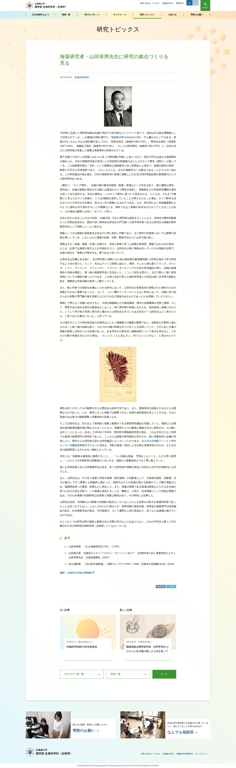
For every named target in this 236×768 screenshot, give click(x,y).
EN (189, 3)
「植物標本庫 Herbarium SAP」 (126, 137)
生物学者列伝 (81, 77)
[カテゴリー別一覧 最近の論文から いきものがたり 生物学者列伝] (82, 674)
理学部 (178, 3)
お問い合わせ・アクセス (149, 3)
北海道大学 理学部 (183, 754)
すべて (164, 674)
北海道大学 (166, 3)
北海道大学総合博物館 (79, 572)
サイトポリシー (201, 754)
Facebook (160, 586)
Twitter (171, 586)
